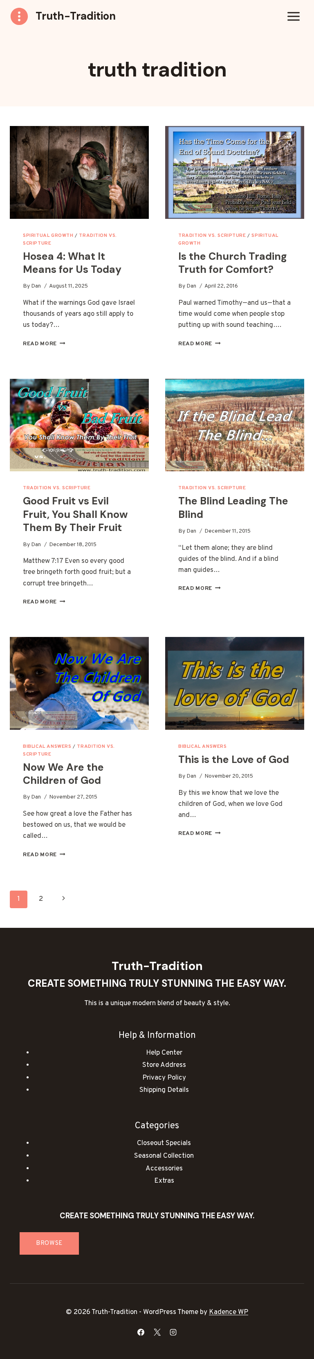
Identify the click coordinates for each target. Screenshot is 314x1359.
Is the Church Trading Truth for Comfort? (232, 263)
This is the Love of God (233, 759)
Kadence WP (228, 1312)
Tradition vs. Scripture (212, 235)
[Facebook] (141, 1332)
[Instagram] (173, 1332)
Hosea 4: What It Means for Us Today (72, 263)
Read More (44, 343)
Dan (36, 286)
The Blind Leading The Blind (233, 507)
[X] (157, 1332)
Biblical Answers (47, 746)
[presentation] (79, 172)
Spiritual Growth (48, 235)
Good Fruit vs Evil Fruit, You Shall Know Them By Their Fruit (75, 514)
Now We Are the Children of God (63, 774)
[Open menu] (293, 16)
